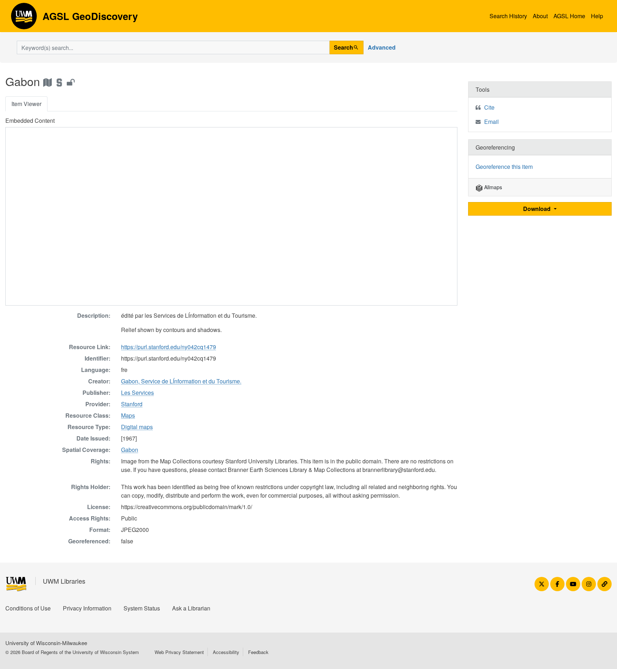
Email (491, 121)
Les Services (137, 392)
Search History (508, 16)
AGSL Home (569, 16)
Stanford (131, 404)
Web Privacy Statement (179, 652)
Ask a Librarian (191, 608)
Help (597, 16)
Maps (128, 415)
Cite (489, 107)
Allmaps (492, 187)
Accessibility (226, 652)
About (540, 16)
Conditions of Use (28, 608)
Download (537, 209)
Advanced (382, 47)
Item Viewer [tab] (26, 104)
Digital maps (137, 427)
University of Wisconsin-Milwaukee (46, 643)
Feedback (258, 652)
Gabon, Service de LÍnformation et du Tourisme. (181, 381)
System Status (142, 608)
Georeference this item (504, 166)
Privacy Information (87, 608)
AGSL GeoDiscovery (23, 18)
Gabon (129, 450)
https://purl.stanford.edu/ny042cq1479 (168, 347)
